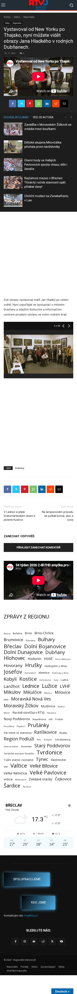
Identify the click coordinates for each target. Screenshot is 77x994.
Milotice (48, 693)
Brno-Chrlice (44, 633)
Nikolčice (51, 713)
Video (17, 17)
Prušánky (38, 725)
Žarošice (27, 786)
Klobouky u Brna (60, 673)
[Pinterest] (30, 103)
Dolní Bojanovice (45, 646)
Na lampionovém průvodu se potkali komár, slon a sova (57, 515)
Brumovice (13, 640)
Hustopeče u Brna (55, 666)
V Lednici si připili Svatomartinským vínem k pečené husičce (19, 515)
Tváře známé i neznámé (18, 760)
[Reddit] (43, 941)
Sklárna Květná (11, 746)
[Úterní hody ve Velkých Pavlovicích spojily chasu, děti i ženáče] (13, 164)
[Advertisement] (38, 255)
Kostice (28, 679)
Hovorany (13, 665)
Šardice (12, 785)
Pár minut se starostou (18, 732)
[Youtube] (61, 941)
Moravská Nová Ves (31, 699)
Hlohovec (14, 658)
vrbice (8, 779)
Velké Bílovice (44, 766)
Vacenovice (58, 760)
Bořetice (17, 633)
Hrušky (33, 665)
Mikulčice (32, 692)
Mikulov (12, 692)
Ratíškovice (45, 732)
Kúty (56, 680)
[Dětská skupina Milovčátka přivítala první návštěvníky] (13, 146)
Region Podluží (19, 739)
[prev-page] (66, 117)
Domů (7, 17)
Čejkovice (63, 779)
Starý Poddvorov (52, 745)
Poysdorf (21, 726)
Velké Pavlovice (48, 772)
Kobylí (10, 679)
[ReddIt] (55, 103)
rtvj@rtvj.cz (31, 915)
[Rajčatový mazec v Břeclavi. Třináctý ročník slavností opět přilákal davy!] (13, 182)
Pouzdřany (9, 726)
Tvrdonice (49, 752)
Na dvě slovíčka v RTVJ (28, 712)
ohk (51, 719)
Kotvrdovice (45, 680)
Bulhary (46, 639)
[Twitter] (21, 103)
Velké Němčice (15, 773)
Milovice (62, 692)
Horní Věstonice (63, 659)
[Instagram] (24, 941)
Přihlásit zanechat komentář (38, 547)
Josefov (13, 672)
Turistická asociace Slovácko (19, 753)
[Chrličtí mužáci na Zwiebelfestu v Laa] (13, 200)
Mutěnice (48, 706)
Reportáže (29, 17)
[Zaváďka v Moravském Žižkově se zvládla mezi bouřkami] (13, 129)
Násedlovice (39, 719)
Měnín (7, 713)
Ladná (64, 680)
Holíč (48, 658)
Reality (63, 732)
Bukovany (30, 640)
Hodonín (34, 659)
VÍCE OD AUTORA (43, 117)
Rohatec (48, 739)
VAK (6, 766)
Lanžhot (12, 686)
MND (6, 699)
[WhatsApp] (38, 103)
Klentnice (44, 672)
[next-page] (71, 117)
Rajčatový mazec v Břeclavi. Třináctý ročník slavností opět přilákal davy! (45, 182)
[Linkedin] (47, 103)
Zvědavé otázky (40, 779)
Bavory (7, 633)
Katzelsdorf (30, 673)
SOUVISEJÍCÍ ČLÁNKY (16, 117)
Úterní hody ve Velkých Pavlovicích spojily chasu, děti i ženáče (45, 164)
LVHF (65, 686)
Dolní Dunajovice (23, 652)
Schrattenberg (62, 739)
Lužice (49, 686)
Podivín (59, 719)
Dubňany (19, 468)
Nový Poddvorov (17, 719)
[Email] (64, 103)
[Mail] (34, 941)
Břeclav (12, 646)
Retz (39, 739)
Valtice (18, 766)
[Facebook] (12, 103)
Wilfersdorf (20, 779)
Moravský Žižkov (21, 706)
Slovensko (26, 746)
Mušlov (61, 706)
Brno (28, 633)
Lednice (30, 686)
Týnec (42, 759)
